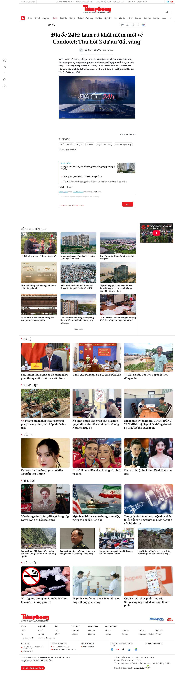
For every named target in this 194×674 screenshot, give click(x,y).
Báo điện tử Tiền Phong (97, 9)
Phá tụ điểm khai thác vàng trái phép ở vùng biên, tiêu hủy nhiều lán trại (43, 424)
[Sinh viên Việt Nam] (157, 620)
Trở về (4, 86)
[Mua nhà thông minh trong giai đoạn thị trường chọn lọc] (39, 272)
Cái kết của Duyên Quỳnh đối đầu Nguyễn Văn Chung (42, 471)
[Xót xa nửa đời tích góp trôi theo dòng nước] (148, 357)
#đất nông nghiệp (123, 144)
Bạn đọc (125, 634)
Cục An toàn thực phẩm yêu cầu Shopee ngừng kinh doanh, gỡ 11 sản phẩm (146, 602)
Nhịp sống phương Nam (46, 638)
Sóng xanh (46, 18)
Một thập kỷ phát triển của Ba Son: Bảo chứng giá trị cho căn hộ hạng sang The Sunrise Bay (116, 288)
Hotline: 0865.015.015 (64, 2)
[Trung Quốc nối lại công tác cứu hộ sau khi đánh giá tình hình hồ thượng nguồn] (38, 538)
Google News (143, 25)
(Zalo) (67, 647)
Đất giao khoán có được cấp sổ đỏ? (40, 256)
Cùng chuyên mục (33, 228)
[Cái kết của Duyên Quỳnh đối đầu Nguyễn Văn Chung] (45, 453)
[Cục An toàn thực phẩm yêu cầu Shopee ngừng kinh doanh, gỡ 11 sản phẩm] (148, 581)
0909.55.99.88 (59, 647)
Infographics (111, 626)
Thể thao (99, 18)
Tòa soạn (131, 2)
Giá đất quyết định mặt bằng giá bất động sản (117, 257)
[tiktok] (124, 649)
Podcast (75, 626)
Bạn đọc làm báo (34, 668)
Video (164, 18)
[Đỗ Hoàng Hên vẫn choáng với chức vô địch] (97, 453)
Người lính (108, 18)
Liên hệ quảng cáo (59, 644)
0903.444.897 (88, 647)
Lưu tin (4, 73)
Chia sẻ (4, 67)
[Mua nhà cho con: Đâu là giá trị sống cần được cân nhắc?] (78, 243)
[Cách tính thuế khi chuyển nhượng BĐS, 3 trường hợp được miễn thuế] (118, 304)
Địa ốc (55, 18)
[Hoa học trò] (170, 620)
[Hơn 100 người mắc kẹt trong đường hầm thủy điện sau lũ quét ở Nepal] (155, 538)
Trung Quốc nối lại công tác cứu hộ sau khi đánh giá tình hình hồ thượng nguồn (38, 554)
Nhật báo (42, 626)
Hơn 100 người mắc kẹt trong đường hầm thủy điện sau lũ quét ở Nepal (155, 552)
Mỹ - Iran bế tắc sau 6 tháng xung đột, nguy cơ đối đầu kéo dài (96, 518)
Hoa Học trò (119, 2)
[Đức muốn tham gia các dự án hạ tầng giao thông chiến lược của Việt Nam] (45, 357)
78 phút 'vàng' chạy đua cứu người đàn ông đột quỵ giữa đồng (96, 600)
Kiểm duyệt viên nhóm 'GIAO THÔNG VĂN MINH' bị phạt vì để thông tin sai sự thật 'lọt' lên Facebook (148, 424)
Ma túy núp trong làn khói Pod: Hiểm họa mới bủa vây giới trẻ (44, 600)
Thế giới (72, 18)
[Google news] (137, 650)
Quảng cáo (142, 2)
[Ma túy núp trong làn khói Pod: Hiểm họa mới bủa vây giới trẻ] (45, 581)
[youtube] (171, 2)
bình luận (138, 25)
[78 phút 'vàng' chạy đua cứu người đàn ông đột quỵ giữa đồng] (97, 581)
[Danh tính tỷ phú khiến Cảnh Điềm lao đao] (148, 453)
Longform (93, 626)
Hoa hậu (156, 18)
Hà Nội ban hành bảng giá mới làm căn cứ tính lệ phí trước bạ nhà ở (95, 181)
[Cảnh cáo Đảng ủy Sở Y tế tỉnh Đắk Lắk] (97, 357)
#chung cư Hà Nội (68, 149)
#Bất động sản (66, 144)
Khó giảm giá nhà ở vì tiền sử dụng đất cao (83, 176)
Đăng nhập (63, 192)
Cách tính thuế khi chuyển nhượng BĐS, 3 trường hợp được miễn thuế (118, 318)
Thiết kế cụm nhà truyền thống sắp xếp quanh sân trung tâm (37, 318)
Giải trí (129, 18)
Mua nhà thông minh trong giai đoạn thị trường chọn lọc (38, 286)
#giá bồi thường (104, 144)
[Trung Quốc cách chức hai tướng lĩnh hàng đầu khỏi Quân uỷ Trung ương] (77, 538)
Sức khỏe (63, 18)
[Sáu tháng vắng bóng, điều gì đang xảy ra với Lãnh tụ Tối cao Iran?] (45, 499)
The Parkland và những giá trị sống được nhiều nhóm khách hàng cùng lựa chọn (77, 320)
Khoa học (147, 18)
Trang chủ (23, 18)
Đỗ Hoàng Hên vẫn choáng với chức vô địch (97, 471)
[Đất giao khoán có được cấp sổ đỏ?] (39, 243)
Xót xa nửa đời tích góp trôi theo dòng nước (146, 376)
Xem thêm (171, 18)
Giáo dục (138, 18)
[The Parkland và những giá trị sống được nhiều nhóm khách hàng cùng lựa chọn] (78, 304)
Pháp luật (89, 18)
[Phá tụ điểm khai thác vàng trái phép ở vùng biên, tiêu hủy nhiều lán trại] (45, 403)
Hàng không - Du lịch (146, 634)
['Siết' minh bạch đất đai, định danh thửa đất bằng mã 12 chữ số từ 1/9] (78, 272)
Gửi (127, 204)
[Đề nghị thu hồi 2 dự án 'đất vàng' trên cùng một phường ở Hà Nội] (126, 168)
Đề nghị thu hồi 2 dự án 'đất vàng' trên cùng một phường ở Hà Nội (88, 167)
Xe (115, 18)
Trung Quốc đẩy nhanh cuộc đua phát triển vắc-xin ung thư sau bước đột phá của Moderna (148, 520)
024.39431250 (28, 651)
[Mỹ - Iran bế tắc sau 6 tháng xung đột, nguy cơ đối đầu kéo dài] (97, 499)
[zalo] (130, 650)
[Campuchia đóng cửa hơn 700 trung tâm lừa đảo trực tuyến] (116, 538)
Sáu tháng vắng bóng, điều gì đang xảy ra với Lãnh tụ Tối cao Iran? (45, 518)
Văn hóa (122, 18)
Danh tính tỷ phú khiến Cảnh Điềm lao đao (148, 471)
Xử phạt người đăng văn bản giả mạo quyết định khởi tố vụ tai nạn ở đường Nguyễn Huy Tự (96, 424)
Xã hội (30, 18)
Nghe (4, 60)
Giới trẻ (80, 18)
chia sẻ (122, 25)
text (127, 25)
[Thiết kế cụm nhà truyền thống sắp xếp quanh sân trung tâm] (39, 304)
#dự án (80, 144)
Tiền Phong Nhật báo (84, 2)
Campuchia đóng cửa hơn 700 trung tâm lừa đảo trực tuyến (116, 552)
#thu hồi (90, 144)
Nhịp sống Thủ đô (27, 638)
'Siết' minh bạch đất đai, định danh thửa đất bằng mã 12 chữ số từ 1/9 (77, 286)
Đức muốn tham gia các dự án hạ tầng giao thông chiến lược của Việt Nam (44, 376)
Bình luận (4, 79)
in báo (133, 25)
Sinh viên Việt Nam (103, 2)
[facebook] (167, 2)
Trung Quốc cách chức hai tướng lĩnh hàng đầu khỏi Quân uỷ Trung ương (77, 552)
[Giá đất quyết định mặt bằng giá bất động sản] (118, 243)
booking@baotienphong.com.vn (64, 649)
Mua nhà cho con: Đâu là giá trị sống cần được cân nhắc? (78, 257)
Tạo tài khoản (78, 192)
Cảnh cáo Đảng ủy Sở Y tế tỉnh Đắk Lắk (97, 374)
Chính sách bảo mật (154, 644)
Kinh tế (37, 18)
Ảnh (56, 626)
